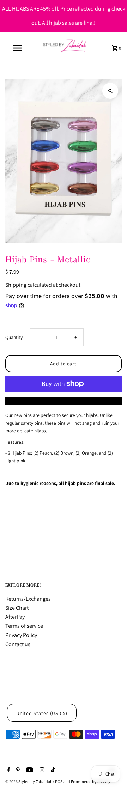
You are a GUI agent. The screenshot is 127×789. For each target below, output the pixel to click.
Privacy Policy (21, 635)
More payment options (63, 401)
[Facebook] (7, 771)
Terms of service (24, 626)
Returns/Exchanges (28, 598)
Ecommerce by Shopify (90, 781)
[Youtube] (28, 771)
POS (58, 781)
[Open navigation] (17, 48)
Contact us (17, 644)
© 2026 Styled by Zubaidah (29, 781)
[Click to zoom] (110, 91)
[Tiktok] (52, 771)
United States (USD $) (41, 713)
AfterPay (15, 616)
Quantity (14, 337)
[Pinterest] (17, 771)
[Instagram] (41, 771)
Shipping (15, 285)
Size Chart (17, 608)
